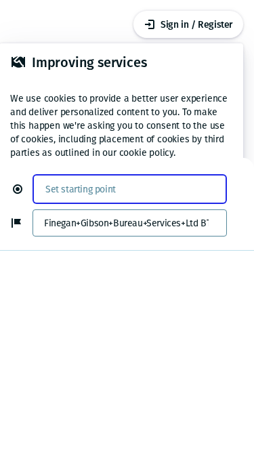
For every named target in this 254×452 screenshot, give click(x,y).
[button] (23, 189)
